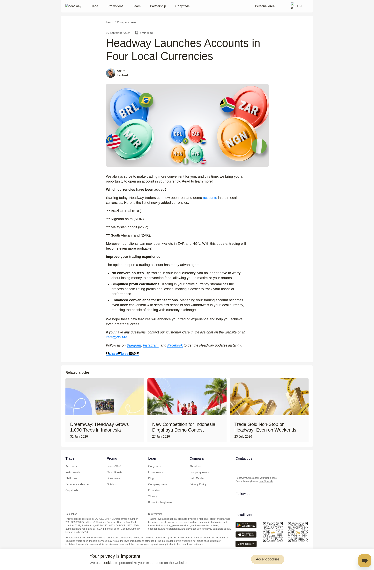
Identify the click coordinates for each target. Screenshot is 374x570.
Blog (151, 478)
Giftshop (112, 484)
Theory (152, 496)
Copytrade (182, 6)
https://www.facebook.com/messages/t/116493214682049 (269, 466)
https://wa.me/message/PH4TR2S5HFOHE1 (246, 466)
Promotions (115, 6)
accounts (210, 198)
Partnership (158, 6)
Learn (137, 6)
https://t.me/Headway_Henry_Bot (254, 466)
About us (195, 466)
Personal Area (265, 6)
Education (154, 490)
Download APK (246, 543)
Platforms (71, 478)
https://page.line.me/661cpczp (261, 466)
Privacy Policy (198, 484)
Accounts (71, 466)
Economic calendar (77, 484)
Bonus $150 (114, 466)
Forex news (155, 472)
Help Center (197, 478)
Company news (157, 484)
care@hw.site (266, 481)
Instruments (72, 472)
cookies (108, 563)
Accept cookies (268, 559)
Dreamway (113, 478)
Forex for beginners (160, 502)
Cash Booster (115, 472)
